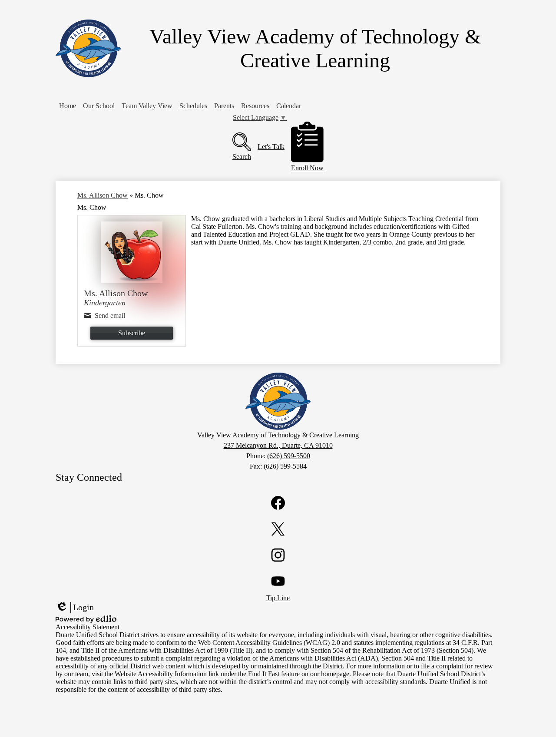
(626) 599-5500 (288, 455)
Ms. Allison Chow (102, 195)
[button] (98, 106)
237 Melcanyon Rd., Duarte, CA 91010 (278, 445)
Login (75, 607)
